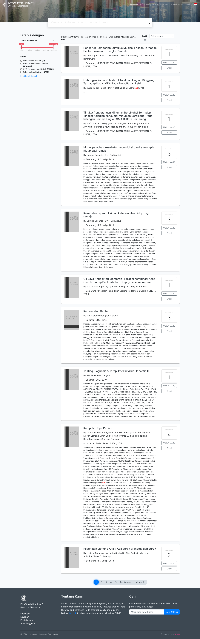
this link (72, 613)
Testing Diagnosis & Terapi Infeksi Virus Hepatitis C (116, 371)
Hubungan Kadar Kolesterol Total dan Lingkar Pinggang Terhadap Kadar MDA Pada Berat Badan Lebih (118, 82)
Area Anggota (27, 623)
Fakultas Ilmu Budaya (36, 72)
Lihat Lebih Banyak (28, 76)
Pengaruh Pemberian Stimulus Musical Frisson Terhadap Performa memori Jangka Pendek (120, 49)
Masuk (188, 4)
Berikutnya (125, 582)
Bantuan (164, 4)
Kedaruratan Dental (95, 311)
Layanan (24, 616)
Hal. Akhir (139, 582)
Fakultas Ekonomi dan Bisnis (35, 64)
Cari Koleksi (172, 612)
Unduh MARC (169, 62)
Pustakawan (176, 4)
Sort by (145, 36)
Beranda (134, 4)
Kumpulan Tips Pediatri (98, 428)
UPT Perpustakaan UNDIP (38, 69)
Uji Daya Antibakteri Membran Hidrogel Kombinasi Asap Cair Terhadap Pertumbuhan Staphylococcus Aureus (119, 280)
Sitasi (169, 68)
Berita (155, 4)
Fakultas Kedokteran (34, 60)
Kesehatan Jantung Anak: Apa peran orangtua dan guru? (119, 548)
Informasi (145, 4)
